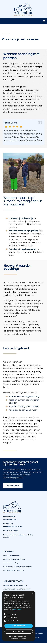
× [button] (32, 593)
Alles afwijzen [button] (18, 631)
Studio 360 (36, 637)
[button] (44, 21)
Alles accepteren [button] (18, 626)
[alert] (18, 616)
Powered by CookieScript (19, 638)
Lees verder (17, 610)
